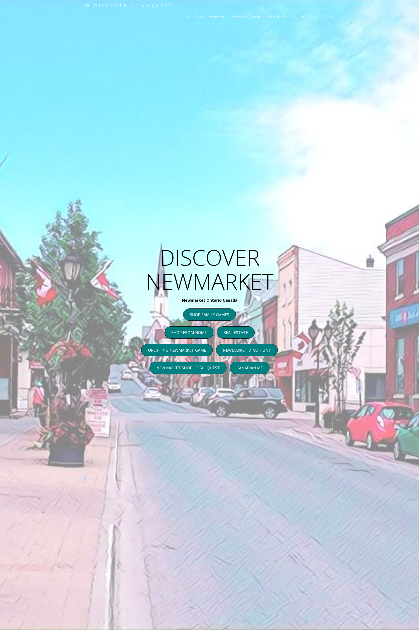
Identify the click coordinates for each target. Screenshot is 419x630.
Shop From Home (189, 332)
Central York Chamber (246, 16)
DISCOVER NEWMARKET (132, 5)
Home (183, 16)
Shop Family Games (209, 314)
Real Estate (235, 332)
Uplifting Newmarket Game (177, 350)
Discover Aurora (304, 16)
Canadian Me (277, 16)
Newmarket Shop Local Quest (188, 367)
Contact (328, 16)
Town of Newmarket (209, 16)
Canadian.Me (250, 367)
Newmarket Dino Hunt (247, 350)
